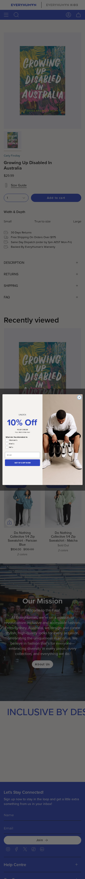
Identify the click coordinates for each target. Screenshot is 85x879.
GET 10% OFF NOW (22, 462)
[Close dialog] (79, 397)
